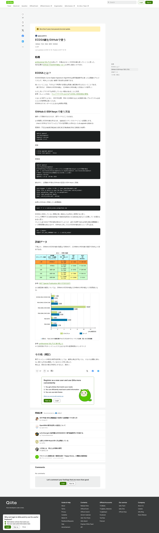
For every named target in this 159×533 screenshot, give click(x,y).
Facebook (103, 515)
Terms (63, 509)
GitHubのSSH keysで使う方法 (120, 69)
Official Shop (123, 512)
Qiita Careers (70, 6)
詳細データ (114, 72)
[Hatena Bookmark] (23, 41)
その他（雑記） (115, 74)
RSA (46, 44)
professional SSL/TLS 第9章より (51, 344)
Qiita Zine (122, 509)
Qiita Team (122, 506)
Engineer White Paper (87, 524)
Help (62, 524)
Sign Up (71, 483)
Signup (149, 2)
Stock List (16, 6)
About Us (141, 506)
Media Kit (64, 518)
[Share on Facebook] (23, 36)
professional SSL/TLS (43, 62)
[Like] (23, 14)
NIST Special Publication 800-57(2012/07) (54, 283)
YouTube (102, 518)
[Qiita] (10, 2)
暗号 (50, 44)
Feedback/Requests (67, 521)
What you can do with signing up (53, 396)
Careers (140, 509)
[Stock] (23, 23)
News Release (142, 515)
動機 (112, 64)
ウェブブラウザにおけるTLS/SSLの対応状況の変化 (70, 94)
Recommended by (49, 413)
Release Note (85, 506)
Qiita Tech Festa (85, 518)
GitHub (38, 44)
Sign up (16, 527)
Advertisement (65, 527)
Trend (9, 6)
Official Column (46, 6)
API (82, 527)
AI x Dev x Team (83, 6)
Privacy (63, 512)
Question (24, 6)
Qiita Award (84, 521)
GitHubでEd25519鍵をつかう (54, 65)
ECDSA (55, 44)
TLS (42, 44)
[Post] (23, 30)
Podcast (102, 521)
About (63, 506)
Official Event (34, 6)
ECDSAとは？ (115, 66)
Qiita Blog (141, 512)
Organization (58, 6)
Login (141, 2)
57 (23, 17)
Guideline (64, 515)
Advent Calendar (86, 515)
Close (24, 527)
